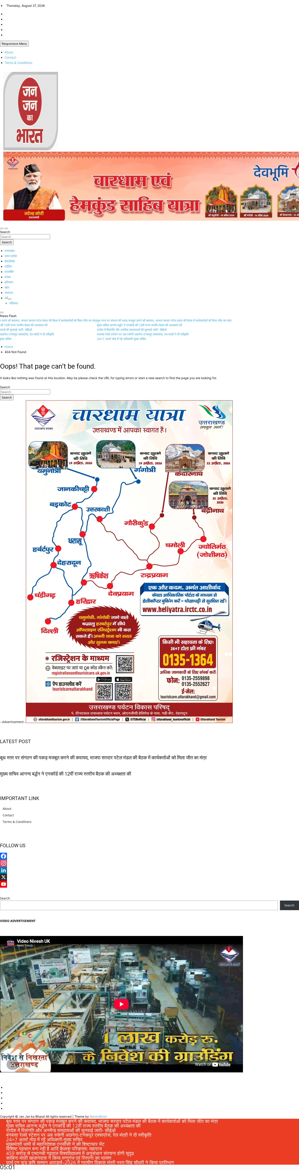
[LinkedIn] (149, 870)
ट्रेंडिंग (8, 266)
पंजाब (8, 277)
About (9, 52)
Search (5, 232)
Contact (10, 57)
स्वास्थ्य (9, 292)
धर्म (6, 298)
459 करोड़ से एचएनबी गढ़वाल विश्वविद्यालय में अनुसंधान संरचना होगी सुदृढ (70, 1153)
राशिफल (13, 303)
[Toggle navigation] (2, 228)
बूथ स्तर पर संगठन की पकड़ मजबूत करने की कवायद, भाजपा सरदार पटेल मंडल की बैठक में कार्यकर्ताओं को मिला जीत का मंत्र (103, 757)
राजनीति (9, 272)
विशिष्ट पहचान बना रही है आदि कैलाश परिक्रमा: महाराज (54, 1148)
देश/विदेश (10, 261)
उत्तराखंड (10, 251)
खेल (7, 287)
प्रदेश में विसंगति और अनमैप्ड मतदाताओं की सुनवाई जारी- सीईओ (61, 1130)
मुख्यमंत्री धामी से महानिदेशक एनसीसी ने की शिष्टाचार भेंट (55, 1144)
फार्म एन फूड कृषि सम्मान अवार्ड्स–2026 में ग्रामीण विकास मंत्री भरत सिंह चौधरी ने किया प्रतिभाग (90, 1162)
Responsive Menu (14, 43)
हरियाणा (9, 282)
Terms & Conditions (18, 62)
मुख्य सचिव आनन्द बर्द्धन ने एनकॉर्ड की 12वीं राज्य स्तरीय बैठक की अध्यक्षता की (65, 774)
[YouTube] (149, 884)
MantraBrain (98, 1116)
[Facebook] (149, 856)
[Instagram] (149, 863)
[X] (149, 877)
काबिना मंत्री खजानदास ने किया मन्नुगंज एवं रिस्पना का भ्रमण (58, 1157)
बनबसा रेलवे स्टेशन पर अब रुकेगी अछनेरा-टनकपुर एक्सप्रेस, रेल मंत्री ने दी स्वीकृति (78, 1134)
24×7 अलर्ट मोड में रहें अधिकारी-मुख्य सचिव (44, 1139)
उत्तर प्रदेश (11, 256)
